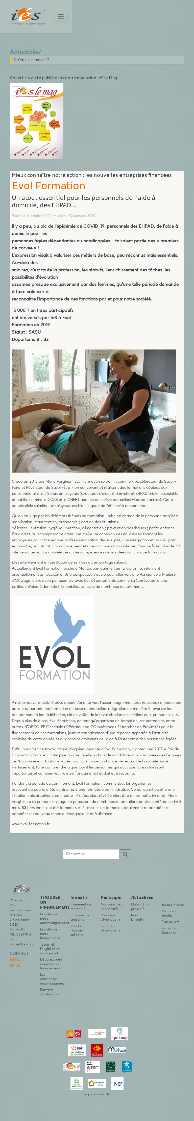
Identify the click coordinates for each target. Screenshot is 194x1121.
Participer (111, 897)
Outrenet (168, 933)
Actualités (24, 52)
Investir (78, 897)
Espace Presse (172, 904)
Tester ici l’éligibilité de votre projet (50, 949)
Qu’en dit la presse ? (31, 60)
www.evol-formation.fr (31, 824)
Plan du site (170, 922)
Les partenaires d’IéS (97, 1094)
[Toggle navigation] (61, 17)
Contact (19, 954)
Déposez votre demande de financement (51, 964)
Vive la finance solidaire (77, 930)
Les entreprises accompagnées (52, 979)
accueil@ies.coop (22, 944)
